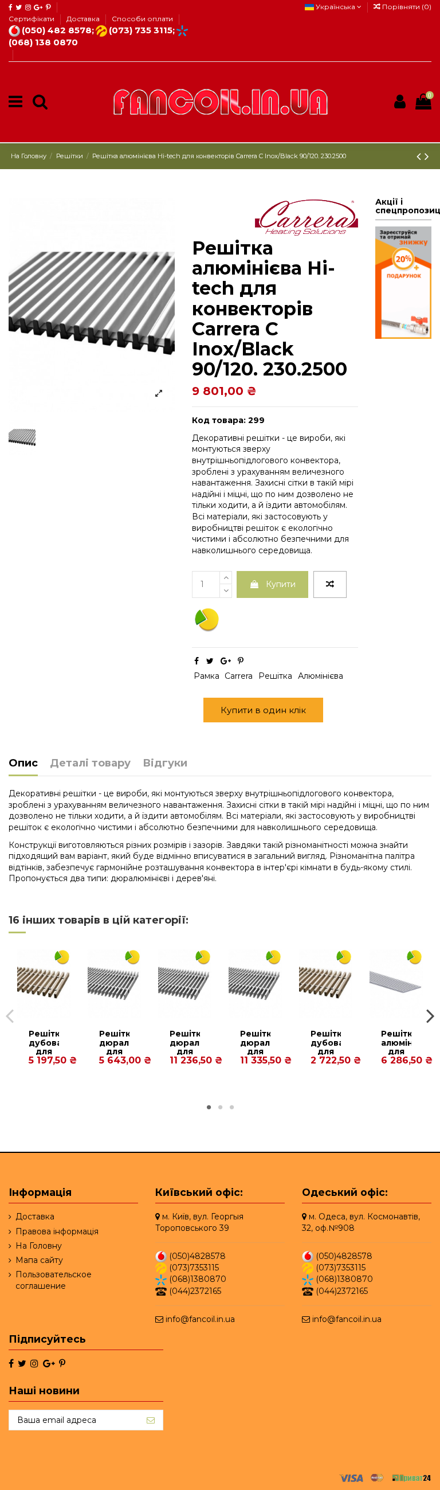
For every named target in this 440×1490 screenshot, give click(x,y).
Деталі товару (90, 763)
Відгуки (165, 763)
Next (430, 1015)
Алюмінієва (320, 676)
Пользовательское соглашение (53, 1280)
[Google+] (226, 661)
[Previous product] (421, 156)
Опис (23, 763)
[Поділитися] (196, 661)
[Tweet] (210, 661)
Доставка (83, 18)
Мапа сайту (39, 1260)
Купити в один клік (263, 710)
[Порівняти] (36, 1014)
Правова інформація (57, 1231)
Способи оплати (142, 18)
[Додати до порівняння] (330, 585)
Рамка (206, 676)
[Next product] (427, 156)
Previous (10, 1015)
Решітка (275, 676)
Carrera (239, 676)
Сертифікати (32, 18)
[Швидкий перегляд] (52, 1014)
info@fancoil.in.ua (200, 1319)
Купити (281, 584)
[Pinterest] (240, 661)
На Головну (38, 1246)
